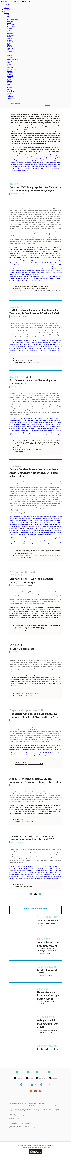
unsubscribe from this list (30, 1127)
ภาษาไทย (10, 91)
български (10, 21)
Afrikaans (10, 18)
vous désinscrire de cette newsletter (44, 1124)
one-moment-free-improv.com (31, 362)
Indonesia (10, 48)
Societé (49, 975)
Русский (10, 72)
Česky (9, 30)
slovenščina (10, 86)
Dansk (9, 32)
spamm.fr (42, 925)
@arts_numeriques (42, 1078)
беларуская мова (12, 19)
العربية (9, 16)
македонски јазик (12, 59)
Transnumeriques (42, 1071)
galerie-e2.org (18, 362)
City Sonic (31, 1071)
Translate (6, 13)
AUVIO (37, 290)
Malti (8, 62)
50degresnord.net (13, 1112)
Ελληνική (10, 41)
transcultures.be (12, 1119)
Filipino (9, 95)
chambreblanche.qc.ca (21, 764)
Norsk (9, 64)
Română (9, 71)
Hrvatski (9, 28)
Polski (9, 66)
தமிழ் (9, 89)
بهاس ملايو (10, 61)
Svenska (9, 77)
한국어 (9, 57)
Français (9, 38)
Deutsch (9, 40)
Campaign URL (4, 1)
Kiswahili (10, 76)
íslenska (9, 50)
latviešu (9, 82)
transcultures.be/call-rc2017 (35, 764)
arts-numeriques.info (47, 1084)
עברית (9, 79)
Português (10, 67)
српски (9, 87)
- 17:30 (23, 386)
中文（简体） (11, 24)
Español (9, 74)
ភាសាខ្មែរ (9, 55)
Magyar (9, 45)
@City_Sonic (30, 1078)
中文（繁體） (11, 26)
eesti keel (10, 33)
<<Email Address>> (40, 1144)
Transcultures (21, 1071)
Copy (28, 1)
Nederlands (10, 35)
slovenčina (10, 84)
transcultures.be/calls (27, 821)
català (9, 23)
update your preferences (18, 1127)
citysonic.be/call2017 (29, 886)
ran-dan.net (15, 1110)
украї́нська (10, 96)
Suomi (9, 36)
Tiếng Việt (10, 98)
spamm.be (53, 1071)
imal (48, 953)
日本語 (9, 53)
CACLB (29, 585)
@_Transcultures (20, 1078)
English (9, 14)
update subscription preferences (46, 1145)
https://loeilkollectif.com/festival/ (23, 695)
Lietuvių (9, 81)
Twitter (8, 5)
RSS (5, 11)
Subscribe (6, 8)
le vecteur (17, 821)
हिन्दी (8, 43)
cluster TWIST (23, 1110)
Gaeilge (9, 46)
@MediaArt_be (54, 1078)
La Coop (52, 1052)
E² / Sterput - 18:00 (26, 316)
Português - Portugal (13, 69)
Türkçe (9, 93)
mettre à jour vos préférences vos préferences (25, 1124)
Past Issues (7, 9)
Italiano (9, 51)
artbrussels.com (19, 451)
